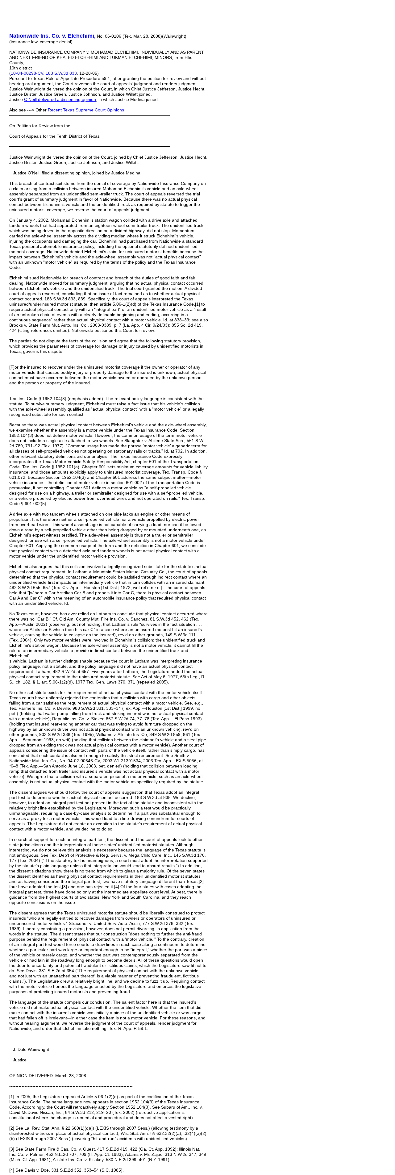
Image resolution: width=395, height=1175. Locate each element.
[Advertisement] (259, 71)
